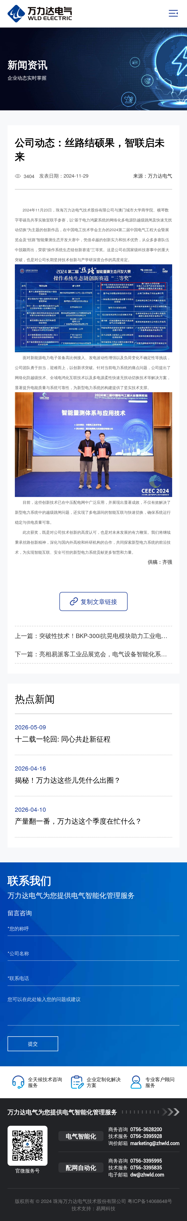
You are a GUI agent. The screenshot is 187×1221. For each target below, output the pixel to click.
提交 (33, 1043)
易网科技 (105, 1208)
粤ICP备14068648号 (150, 1200)
